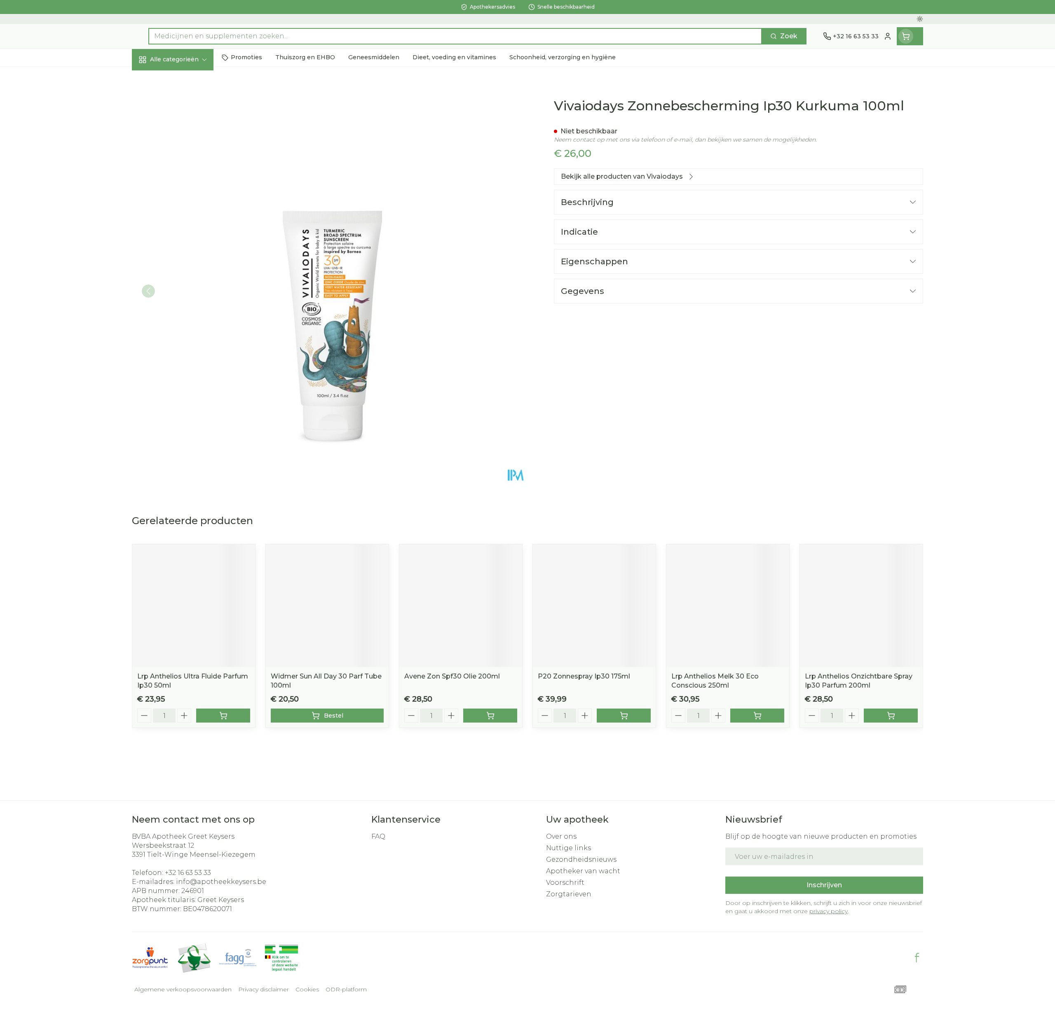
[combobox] (455, 36)
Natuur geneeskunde (184, 219)
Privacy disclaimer (263, 989)
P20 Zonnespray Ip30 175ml (584, 676)
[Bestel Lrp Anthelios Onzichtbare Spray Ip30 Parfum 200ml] (891, 716)
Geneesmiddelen (184, 286)
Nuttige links (568, 848)
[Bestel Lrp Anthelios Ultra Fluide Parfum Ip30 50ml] (223, 716)
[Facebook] (917, 957)
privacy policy (828, 911)
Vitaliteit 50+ (184, 197)
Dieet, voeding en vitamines (184, 142)
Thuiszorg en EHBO (184, 242)
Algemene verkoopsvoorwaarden (183, 989)
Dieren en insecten (184, 264)
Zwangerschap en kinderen (184, 171)
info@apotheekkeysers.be (221, 882)
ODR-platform (346, 989)
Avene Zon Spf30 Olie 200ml (452, 676)
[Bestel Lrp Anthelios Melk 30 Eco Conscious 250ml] (757, 716)
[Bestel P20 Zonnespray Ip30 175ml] (624, 716)
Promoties (156, 78)
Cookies (307, 989)
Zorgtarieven (568, 894)
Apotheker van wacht (583, 871)
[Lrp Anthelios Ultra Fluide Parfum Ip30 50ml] (193, 605)
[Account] (888, 36)
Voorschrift (565, 882)
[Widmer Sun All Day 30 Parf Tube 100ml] (327, 605)
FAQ (378, 836)
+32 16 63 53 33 (188, 873)
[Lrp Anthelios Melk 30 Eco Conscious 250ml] (727, 605)
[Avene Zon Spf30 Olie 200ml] (460, 605)
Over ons (561, 836)
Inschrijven (824, 885)
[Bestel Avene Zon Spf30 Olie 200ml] (490, 716)
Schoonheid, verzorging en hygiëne (184, 108)
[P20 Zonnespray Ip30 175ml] (594, 605)
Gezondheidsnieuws (581, 859)
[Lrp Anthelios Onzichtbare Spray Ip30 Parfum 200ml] (861, 605)
